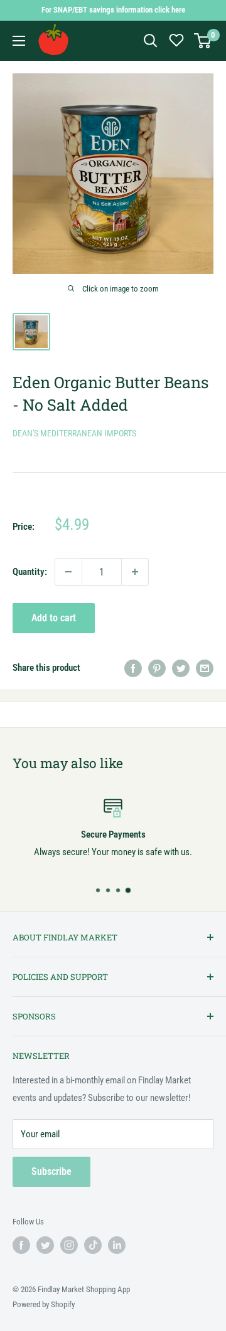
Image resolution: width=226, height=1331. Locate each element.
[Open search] (151, 41)
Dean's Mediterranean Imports (74, 433)
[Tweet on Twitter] (181, 667)
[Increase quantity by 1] (135, 572)
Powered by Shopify (44, 1304)
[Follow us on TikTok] (93, 1245)
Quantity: (30, 571)
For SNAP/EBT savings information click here (113, 9)
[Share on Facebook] (133, 667)
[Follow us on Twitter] (45, 1245)
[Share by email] (204, 667)
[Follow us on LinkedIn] (117, 1245)
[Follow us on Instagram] (69, 1245)
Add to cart (53, 618)
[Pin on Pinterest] (157, 667)
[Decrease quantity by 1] (68, 572)
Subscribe (51, 1171)
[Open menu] (19, 41)
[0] (203, 40)
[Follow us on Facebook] (21, 1245)
